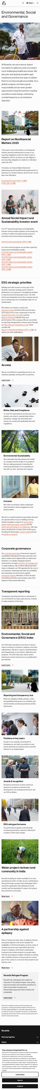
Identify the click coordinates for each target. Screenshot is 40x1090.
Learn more (6, 380)
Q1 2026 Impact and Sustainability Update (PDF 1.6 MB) (17, 258)
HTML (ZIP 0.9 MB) (9, 183)
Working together (37, 1037)
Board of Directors (8, 317)
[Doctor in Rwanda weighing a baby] (20, 349)
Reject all (20, 1080)
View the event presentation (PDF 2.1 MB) (16, 242)
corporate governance (13, 553)
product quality (25, 532)
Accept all (20, 1086)
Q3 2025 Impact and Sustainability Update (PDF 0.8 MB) (17, 268)
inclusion (23, 524)
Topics (37, 1042)
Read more (6, 896)
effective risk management (28, 563)
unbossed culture (8, 310)
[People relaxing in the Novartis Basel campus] (20, 618)
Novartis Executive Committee (13, 315)
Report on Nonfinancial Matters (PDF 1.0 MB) (18, 330)
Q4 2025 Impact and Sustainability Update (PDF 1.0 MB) (17, 263)
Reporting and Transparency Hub (16, 325)
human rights (28, 522)
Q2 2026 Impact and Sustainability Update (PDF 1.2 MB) (17, 253)
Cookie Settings (20, 1074)
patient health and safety (10, 524)
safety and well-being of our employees (16, 527)
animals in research (10, 534)
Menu (37, 3)
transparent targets (9, 575)
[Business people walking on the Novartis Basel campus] (20, 123)
